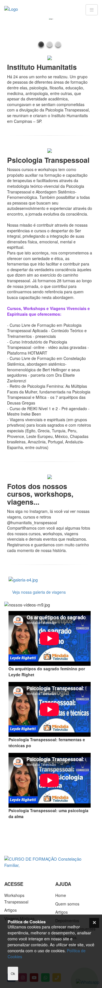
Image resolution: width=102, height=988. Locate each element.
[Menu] (92, 9)
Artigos (10, 910)
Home (60, 895)
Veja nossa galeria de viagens (39, 592)
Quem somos (67, 904)
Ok (13, 973)
